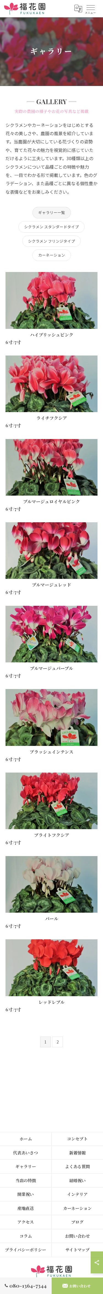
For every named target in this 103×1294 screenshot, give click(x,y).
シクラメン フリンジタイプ (51, 241)
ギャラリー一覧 (51, 212)
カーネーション (51, 255)
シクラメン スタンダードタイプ (51, 226)
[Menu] (90, 8)
